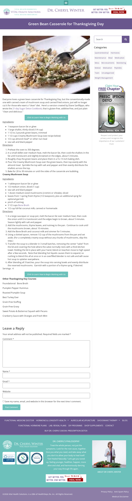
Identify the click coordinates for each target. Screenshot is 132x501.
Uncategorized (108, 73)
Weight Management (104, 78)
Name (6, 371)
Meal (110, 58)
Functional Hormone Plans (32, 425)
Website (6, 391)
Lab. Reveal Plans (57, 425)
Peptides (118, 68)
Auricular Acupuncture (83, 420)
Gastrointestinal (102, 53)
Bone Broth (23, 205)
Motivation (107, 68)
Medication (119, 58)
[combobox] (108, 39)
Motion (98, 68)
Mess (97, 63)
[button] (66, 3)
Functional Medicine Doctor (19, 420)
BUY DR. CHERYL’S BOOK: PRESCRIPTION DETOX (66, 430)
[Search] (125, 39)
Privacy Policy (107, 491)
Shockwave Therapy (107, 420)
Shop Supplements (93, 425)
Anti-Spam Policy (121, 491)
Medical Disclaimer (120, 496)
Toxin (97, 73)
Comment (8, 339)
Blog (124, 420)
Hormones (115, 53)
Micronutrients (107, 63)
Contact (109, 425)
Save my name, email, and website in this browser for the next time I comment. (43, 401)
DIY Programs (75, 425)
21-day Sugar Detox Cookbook (27, 108)
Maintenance (100, 58)
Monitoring (121, 63)
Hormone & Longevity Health (51, 420)
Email (6, 381)
